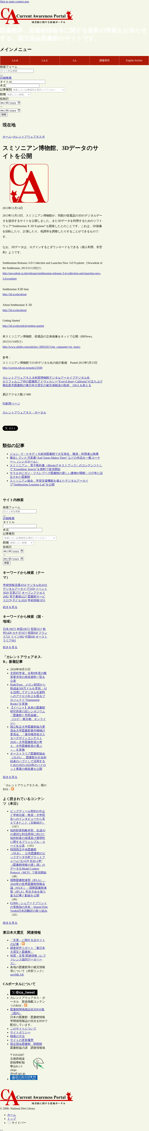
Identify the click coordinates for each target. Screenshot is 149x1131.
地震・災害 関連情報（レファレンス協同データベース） (28, 959)
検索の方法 (17, 1036)
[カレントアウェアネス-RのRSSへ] (12, 789)
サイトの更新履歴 (21, 1040)
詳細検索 (6, 77)
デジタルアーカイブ (62, 377)
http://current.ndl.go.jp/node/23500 (22, 367)
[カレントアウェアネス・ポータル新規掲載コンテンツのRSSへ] (25, 1005)
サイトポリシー (20, 1032)
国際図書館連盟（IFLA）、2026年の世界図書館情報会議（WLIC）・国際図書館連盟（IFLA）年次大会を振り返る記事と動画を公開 (28, 888)
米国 (37, 377)
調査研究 (104, 60)
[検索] (1, 75)
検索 (3, 114)
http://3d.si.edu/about (15, 294)
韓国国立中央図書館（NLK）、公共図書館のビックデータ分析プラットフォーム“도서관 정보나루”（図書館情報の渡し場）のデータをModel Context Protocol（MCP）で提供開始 (28, 861)
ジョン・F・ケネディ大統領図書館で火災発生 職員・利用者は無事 (54, 453)
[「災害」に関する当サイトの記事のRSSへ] (23, 944)
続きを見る (10, 607)
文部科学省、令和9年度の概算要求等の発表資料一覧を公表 (28, 677)
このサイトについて (23, 1028)
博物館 (44, 377)
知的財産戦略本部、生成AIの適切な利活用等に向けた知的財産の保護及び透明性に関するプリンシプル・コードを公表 (27, 838)
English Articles (134, 60)
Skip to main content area (14, 1)
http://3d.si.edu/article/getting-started (23, 325)
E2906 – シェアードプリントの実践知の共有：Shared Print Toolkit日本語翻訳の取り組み (29, 907)
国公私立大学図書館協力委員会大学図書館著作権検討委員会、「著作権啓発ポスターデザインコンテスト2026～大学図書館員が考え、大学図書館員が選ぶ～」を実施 (27, 738)
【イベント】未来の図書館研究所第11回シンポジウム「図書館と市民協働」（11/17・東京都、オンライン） (28, 715)
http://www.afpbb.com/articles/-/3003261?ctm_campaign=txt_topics (41, 346)
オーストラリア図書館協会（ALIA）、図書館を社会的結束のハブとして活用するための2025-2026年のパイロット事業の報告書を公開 (28, 761)
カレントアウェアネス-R (19, 377)
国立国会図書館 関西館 (26, 1043)
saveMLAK (17, 974)
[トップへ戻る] (1, 1130)
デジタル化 (82, 377)
